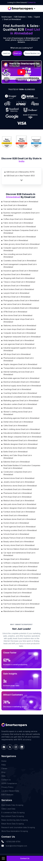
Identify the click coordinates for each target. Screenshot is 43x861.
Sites (3, 776)
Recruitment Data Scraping (12, 816)
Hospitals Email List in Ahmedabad (16, 596)
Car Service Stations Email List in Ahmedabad (21, 549)
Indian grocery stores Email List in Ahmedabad (21, 244)
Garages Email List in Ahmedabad (16, 559)
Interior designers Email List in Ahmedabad (20, 508)
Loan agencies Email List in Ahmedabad (18, 344)
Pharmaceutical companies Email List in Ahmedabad (18, 359)
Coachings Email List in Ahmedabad (17, 389)
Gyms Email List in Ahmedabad (15, 205)
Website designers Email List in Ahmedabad (20, 444)
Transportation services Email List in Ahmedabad (22, 368)
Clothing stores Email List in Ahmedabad (19, 607)
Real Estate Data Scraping (12, 805)
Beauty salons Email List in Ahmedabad (18, 541)
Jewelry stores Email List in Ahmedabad (18, 482)
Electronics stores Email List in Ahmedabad (20, 486)
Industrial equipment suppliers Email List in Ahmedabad (19, 349)
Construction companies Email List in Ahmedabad (17, 473)
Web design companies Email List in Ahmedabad (22, 437)
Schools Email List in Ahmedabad (16, 534)
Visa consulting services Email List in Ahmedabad (17, 255)
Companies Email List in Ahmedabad (17, 593)
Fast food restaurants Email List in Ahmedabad (21, 604)
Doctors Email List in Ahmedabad (16, 523)
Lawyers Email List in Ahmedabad (16, 293)
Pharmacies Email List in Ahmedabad (17, 493)
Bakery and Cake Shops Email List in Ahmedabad (17, 456)
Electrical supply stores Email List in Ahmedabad (22, 386)
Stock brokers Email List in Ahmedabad (18, 289)
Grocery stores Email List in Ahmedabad (19, 545)
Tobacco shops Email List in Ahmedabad (19, 282)
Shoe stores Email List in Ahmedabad (17, 315)
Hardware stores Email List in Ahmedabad (19, 519)
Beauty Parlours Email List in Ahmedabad (19, 538)
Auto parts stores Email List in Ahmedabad (19, 504)
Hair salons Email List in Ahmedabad (17, 304)
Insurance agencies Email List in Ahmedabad (20, 271)
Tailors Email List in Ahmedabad (15, 240)
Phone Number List (32, 53)
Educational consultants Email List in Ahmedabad (22, 397)
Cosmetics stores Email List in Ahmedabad (19, 261)
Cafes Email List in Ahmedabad (15, 425)
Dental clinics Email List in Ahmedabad (18, 422)
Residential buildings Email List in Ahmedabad (21, 581)
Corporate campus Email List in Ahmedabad (20, 567)
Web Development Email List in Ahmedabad (20, 440)
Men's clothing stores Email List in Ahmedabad (21, 429)
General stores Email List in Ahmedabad (18, 478)
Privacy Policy (7, 787)
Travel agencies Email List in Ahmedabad (19, 527)
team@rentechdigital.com (16, 846)
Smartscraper (6, 17)
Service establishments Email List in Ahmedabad (22, 574)
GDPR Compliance (9, 783)
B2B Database (20, 17)
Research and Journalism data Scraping (18, 827)
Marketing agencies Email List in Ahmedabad (20, 400)
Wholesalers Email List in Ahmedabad (17, 408)
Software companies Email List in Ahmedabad (21, 563)
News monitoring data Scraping (14, 820)
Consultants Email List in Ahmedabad (17, 489)
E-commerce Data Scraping (12, 812)
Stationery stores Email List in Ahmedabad (19, 325)
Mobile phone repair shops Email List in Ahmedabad (18, 320)
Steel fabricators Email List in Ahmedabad (19, 237)
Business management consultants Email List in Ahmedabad (21, 214)
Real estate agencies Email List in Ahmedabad (21, 378)
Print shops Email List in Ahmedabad (17, 497)
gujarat (37, 17)
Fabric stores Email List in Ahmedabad (18, 223)
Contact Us (32, 2)
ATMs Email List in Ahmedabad (15, 312)
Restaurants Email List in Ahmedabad (17, 600)
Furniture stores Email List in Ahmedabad (19, 512)
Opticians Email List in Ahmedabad (16, 286)
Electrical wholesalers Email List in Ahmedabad (21, 382)
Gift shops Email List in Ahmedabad (17, 354)
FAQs (3, 765)
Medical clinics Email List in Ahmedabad (18, 501)
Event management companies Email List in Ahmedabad (20, 265)
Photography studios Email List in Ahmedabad (21, 300)
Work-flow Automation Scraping (14, 831)
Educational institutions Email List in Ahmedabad (21, 433)
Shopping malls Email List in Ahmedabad (19, 278)
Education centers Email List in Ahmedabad (20, 404)
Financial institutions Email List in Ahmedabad (20, 202)
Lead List (6, 53)
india (30, 17)
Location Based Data (10, 791)
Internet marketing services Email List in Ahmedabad (18, 373)
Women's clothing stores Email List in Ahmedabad (17, 413)
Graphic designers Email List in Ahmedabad (20, 364)
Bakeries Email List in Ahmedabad (16, 462)
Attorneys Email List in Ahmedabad (16, 297)
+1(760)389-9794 (13, 842)
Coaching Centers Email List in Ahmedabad (20, 393)
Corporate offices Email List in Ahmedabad (20, 570)
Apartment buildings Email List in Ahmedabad (20, 578)
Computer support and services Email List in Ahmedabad (20, 249)
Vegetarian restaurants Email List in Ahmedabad (21, 337)
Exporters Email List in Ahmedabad (16, 274)
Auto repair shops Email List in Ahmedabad (20, 589)
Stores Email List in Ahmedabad (15, 585)
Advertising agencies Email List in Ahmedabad (21, 418)
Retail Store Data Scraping (12, 824)
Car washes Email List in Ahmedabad (17, 209)
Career (4, 768)
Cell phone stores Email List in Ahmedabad (20, 448)
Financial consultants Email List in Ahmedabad (21, 308)
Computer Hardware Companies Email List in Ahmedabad (20, 231)
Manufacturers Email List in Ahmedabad (18, 611)
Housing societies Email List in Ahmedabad (20, 530)
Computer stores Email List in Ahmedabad (19, 333)
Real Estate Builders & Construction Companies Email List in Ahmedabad (21, 466)
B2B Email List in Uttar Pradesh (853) (21, 176)
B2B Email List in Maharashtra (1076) (21, 172)
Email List (17, 53)
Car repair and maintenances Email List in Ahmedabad (19, 554)
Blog (3, 772)
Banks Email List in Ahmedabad (15, 452)
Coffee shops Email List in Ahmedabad (18, 219)
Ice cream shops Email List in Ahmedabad (19, 329)
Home (3, 761)
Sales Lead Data (8, 809)
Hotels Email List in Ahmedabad (15, 515)
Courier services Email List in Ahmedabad (19, 227)
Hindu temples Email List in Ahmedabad (18, 340)
